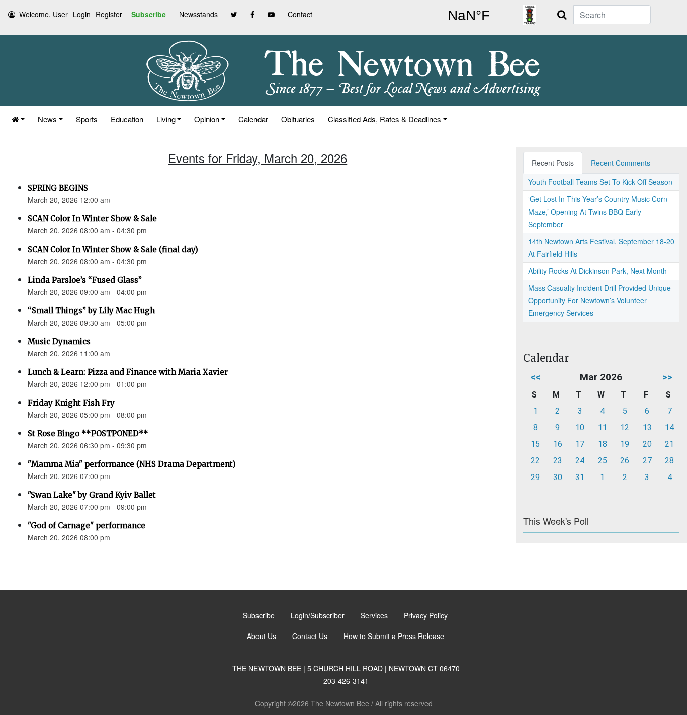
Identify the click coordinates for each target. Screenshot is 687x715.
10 (579, 427)
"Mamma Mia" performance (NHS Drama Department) (132, 464)
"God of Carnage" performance (86, 525)
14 (669, 427)
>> (667, 377)
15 (535, 444)
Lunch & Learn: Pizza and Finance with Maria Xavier (128, 372)
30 (557, 477)
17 (579, 444)
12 (624, 427)
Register (109, 14)
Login (82, 14)
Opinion (206, 119)
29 (535, 477)
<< (535, 377)
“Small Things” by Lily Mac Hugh (91, 310)
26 (624, 460)
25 (602, 460)
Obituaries (298, 119)
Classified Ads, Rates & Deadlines (384, 119)
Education (127, 119)
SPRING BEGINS (58, 188)
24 (579, 460)
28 (669, 460)
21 (669, 444)
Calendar (253, 119)
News (47, 119)
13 (647, 427)
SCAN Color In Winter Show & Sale (92, 218)
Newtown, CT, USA (469, 15)
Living (166, 119)
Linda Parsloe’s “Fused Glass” (85, 280)
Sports (87, 119)
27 (647, 460)
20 (647, 444)
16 (557, 444)
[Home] (18, 119)
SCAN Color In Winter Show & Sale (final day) (113, 249)
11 (602, 427)
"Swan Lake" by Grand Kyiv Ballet (92, 495)
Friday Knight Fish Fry (71, 403)
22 (535, 460)
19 (624, 444)
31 (579, 477)
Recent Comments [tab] (620, 162)
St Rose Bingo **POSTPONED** (88, 433)
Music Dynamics (59, 341)
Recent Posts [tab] (553, 162)
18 (602, 444)
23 (557, 460)
